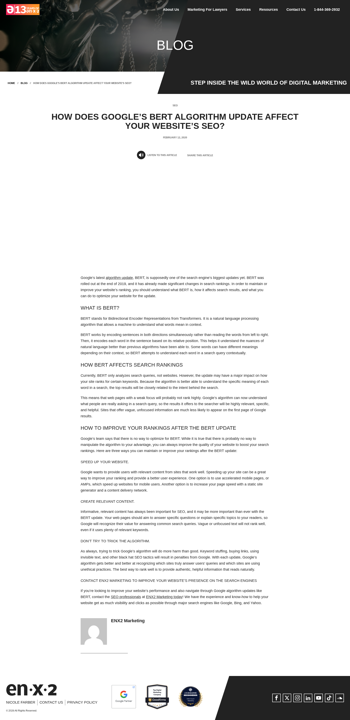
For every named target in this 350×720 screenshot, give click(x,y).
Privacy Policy (82, 702)
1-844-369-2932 (327, 10)
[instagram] (297, 698)
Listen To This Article (162, 155)
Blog (24, 83)
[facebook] (276, 698)
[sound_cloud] (339, 698)
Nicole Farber (20, 702)
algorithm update (119, 278)
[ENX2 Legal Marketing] (31, 690)
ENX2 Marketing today (164, 597)
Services (243, 10)
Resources (268, 10)
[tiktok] (329, 698)
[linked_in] (308, 698)
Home (11, 83)
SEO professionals (126, 597)
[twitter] (287, 698)
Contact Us (296, 10)
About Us (171, 10)
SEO (175, 105)
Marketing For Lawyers (207, 10)
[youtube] (318, 698)
